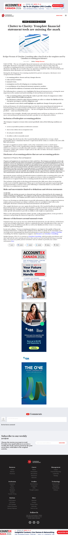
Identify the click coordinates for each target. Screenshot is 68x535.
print (57, 245)
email (48, 245)
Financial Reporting (56, 471)
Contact (34, 502)
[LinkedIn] (34, 522)
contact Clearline (56, 232)
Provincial (12, 473)
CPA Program (12, 500)
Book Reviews (34, 484)
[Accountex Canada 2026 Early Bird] (34, 6)
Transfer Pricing (12, 494)
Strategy (56, 475)
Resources (39, 234)
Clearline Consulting (51, 234)
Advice (34, 469)
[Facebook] (38, 522)
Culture (56, 469)
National (12, 471)
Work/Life (34, 477)
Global (12, 469)
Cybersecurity (55, 484)
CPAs (34, 488)
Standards (12, 490)
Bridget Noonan (34, 21)
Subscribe (59, 15)
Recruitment (34, 473)
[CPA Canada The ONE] (34, 381)
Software (55, 490)
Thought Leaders (33, 490)
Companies (34, 486)
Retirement (34, 475)
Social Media (55, 488)
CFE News (12, 502)
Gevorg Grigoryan (12, 508)
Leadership (56, 473)
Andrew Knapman (12, 506)
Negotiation (56, 486)
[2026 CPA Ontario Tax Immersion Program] (34, 328)
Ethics (12, 486)
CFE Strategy (12, 504)
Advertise (34, 500)
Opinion (25, 21)
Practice (42, 21)
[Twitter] (30, 522)
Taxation (12, 492)
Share (21, 245)
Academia (12, 484)
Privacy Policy (34, 504)
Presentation (34, 471)
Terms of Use (34, 508)
